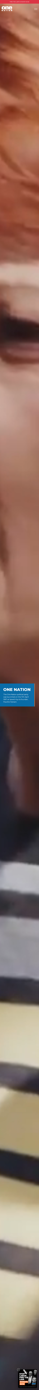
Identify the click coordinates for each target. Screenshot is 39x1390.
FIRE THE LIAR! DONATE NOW (19, 2)
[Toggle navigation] (35, 9)
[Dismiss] (18, 1369)
